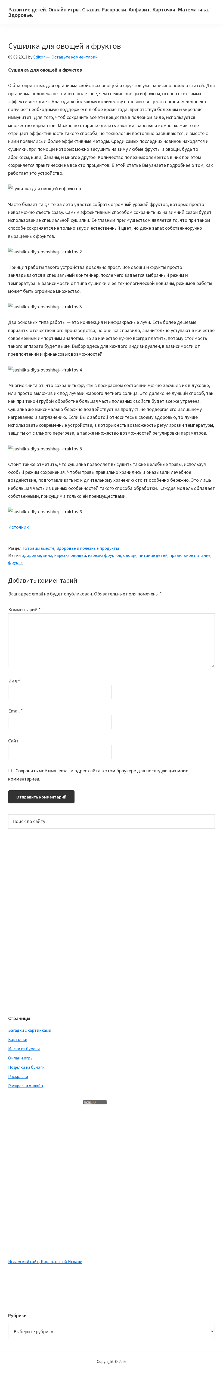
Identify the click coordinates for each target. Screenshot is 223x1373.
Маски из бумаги (24, 1048)
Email (15, 711)
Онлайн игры (20, 1058)
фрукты (15, 562)
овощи (130, 555)
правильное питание (189, 555)
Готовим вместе (38, 548)
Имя (14, 681)
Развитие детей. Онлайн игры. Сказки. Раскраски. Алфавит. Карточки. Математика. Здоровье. (108, 12)
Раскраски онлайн (25, 1085)
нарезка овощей (70, 555)
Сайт (13, 741)
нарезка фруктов (104, 555)
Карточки (17, 1039)
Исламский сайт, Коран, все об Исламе (45, 1261)
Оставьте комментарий (74, 57)
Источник (18, 527)
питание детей (153, 555)
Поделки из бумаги (26, 1067)
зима (47, 555)
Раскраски (18, 1076)
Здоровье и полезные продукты (87, 548)
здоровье (31, 555)
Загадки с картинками (29, 1030)
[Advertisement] (30, 921)
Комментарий (24, 609)
